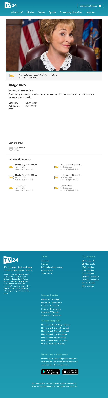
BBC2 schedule (88, 264)
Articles (90, 12)
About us (45, 261)
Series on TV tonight (50, 306)
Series (41, 12)
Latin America (71, 384)
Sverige (49, 384)
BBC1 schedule (88, 261)
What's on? (17, 12)
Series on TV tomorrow (51, 309)
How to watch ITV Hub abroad (54, 334)
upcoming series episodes (19, 291)
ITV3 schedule (88, 273)
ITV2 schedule (88, 270)
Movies (30, 12)
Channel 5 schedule (90, 279)
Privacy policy (47, 270)
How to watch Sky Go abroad (53, 337)
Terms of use (46, 273)
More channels (88, 286)
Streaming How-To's (71, 12)
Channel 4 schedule (90, 276)
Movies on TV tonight (50, 299)
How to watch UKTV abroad (53, 344)
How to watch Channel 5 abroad (55, 331)
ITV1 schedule (88, 267)
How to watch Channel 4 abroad (55, 328)
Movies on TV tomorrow (51, 302)
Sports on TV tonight (50, 312)
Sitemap (44, 264)
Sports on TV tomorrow (51, 315)
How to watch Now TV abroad (54, 340)
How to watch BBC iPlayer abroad (55, 325)
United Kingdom (59, 384)
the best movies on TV (12, 288)
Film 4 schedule (88, 283)
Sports (52, 12)
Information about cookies (52, 267)
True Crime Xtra (29, 77)
